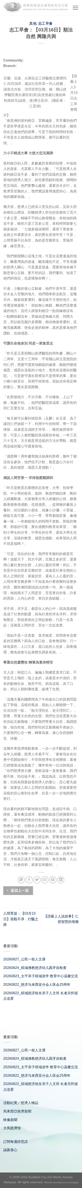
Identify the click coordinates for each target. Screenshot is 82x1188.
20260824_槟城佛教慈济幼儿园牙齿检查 (34, 968)
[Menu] (75, 8)
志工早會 (45, 23)
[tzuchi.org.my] (36, 8)
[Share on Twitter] (37, 879)
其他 (33, 23)
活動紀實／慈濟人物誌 (20, 1103)
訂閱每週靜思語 (15, 1141)
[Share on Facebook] (29, 879)
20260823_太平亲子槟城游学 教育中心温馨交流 (40, 976)
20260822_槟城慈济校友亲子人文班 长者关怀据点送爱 (40, 996)
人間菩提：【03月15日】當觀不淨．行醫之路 (20, 919)
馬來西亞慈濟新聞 (17, 1111)
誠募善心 (10, 1150)
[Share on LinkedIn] (60, 879)
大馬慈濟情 (12, 1128)
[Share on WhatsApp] (21, 879)
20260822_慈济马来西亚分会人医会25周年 (36, 984)
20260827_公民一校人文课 (24, 959)
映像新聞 (10, 1120)
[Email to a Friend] (45, 879)
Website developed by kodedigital (61, 1182)
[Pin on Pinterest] (52, 879)
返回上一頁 (19, 890)
